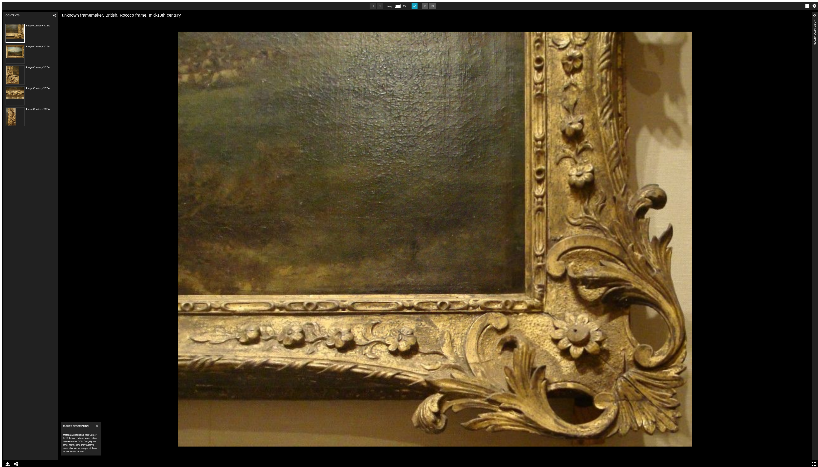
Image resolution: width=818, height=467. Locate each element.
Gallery (807, 6)
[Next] (807, 239)
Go (414, 5)
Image (390, 6)
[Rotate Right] (78, 22)
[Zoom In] (63, 22)
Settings (814, 6)
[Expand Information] (815, 15)
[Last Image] (432, 6)
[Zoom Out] (70, 22)
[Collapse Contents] (54, 15)
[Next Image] (425, 6)
